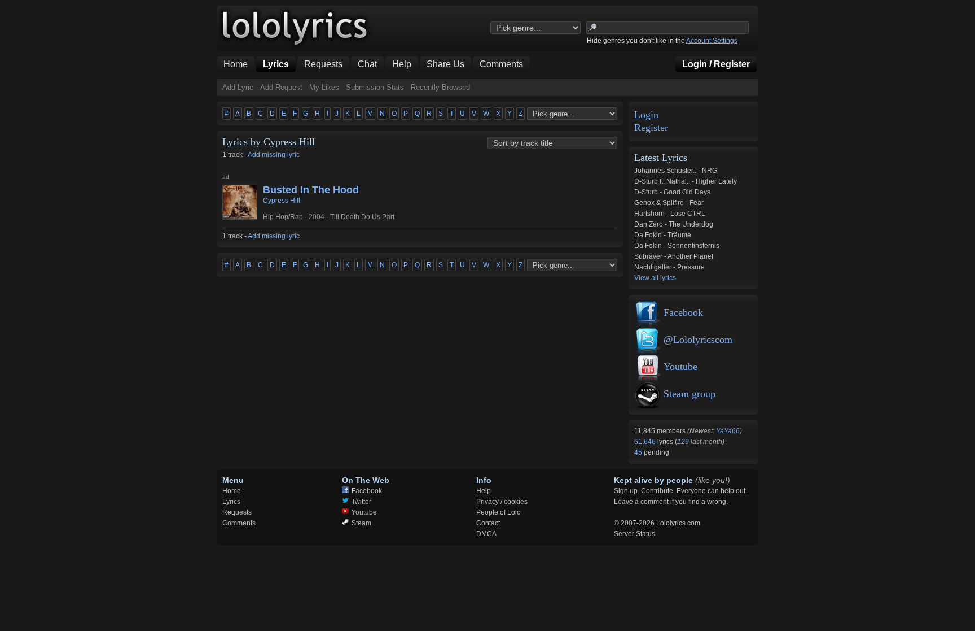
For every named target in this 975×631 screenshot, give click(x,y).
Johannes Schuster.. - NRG (675, 171)
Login (646, 115)
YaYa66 (728, 431)
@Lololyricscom (698, 339)
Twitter (361, 502)
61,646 (645, 442)
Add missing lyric (274, 155)
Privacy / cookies (502, 502)
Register (651, 128)
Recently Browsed (440, 87)
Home (231, 491)
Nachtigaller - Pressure (669, 267)
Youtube (680, 366)
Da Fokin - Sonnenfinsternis (676, 246)
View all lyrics (655, 278)
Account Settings (711, 41)
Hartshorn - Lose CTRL (669, 213)
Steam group (689, 393)
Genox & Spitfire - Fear (669, 203)
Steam (361, 523)
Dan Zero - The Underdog (673, 224)
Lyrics (231, 502)
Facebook (683, 312)
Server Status (634, 534)
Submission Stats (375, 87)
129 (683, 442)
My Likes (324, 87)
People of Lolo (498, 512)
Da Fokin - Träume (662, 235)
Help (483, 491)
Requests (237, 512)
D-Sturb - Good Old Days (672, 192)
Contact (488, 523)
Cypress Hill (281, 200)
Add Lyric (237, 87)
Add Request (281, 87)
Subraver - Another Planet (673, 256)
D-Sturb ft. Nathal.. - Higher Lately (685, 181)
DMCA (486, 534)
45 (639, 452)
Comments (239, 523)
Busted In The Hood (311, 189)
